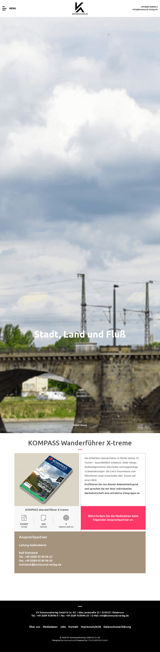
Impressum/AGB (91, 626)
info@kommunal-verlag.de (145, 9)
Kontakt (73, 626)
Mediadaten (50, 626)
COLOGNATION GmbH (98, 640)
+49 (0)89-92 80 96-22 (38, 556)
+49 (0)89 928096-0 (149, 6)
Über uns (34, 626)
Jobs (63, 626)
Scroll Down (80, 425)
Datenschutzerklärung (117, 626)
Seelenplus (69, 640)
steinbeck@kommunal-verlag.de (40, 564)
